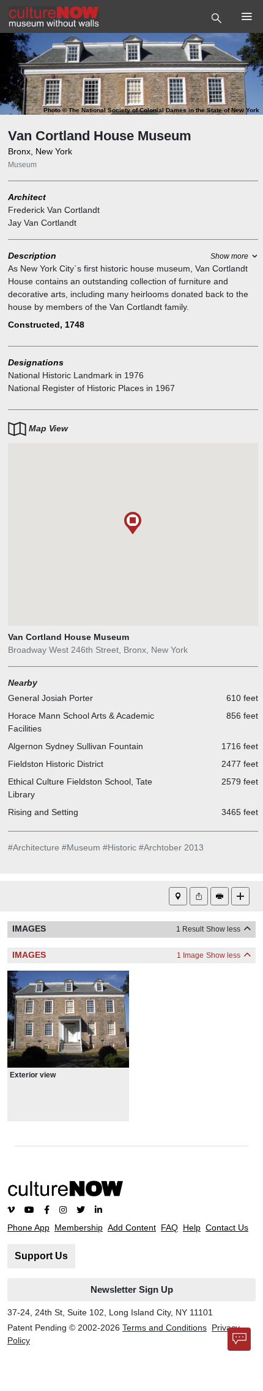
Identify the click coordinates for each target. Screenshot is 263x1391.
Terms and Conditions (164, 1327)
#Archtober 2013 (171, 847)
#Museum (81, 847)
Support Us (41, 1256)
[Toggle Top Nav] (218, 17)
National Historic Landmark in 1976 (76, 375)
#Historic (119, 847)
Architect (27, 197)
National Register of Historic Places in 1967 (91, 388)
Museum (22, 164)
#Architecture (33, 847)
